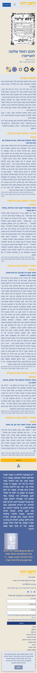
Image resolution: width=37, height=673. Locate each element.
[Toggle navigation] (14, 4)
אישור (18, 667)
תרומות (33, 630)
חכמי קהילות (32, 642)
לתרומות (18, 460)
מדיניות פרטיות (31, 635)
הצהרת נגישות (31, 637)
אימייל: (33, 610)
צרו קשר (33, 632)
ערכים (34, 645)
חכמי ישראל (32, 647)
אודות (34, 627)
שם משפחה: (32, 604)
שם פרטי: (33, 598)
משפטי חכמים (31, 650)
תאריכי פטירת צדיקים (29, 640)
